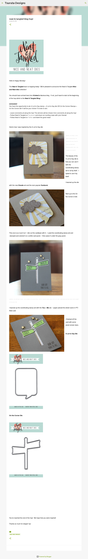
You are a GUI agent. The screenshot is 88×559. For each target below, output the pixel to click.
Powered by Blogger (45, 556)
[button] (10, 24)
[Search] (28, 3)
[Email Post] (10, 532)
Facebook (31, 115)
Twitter (30, 117)
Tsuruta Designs (15, 2)
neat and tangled (15, 534)
